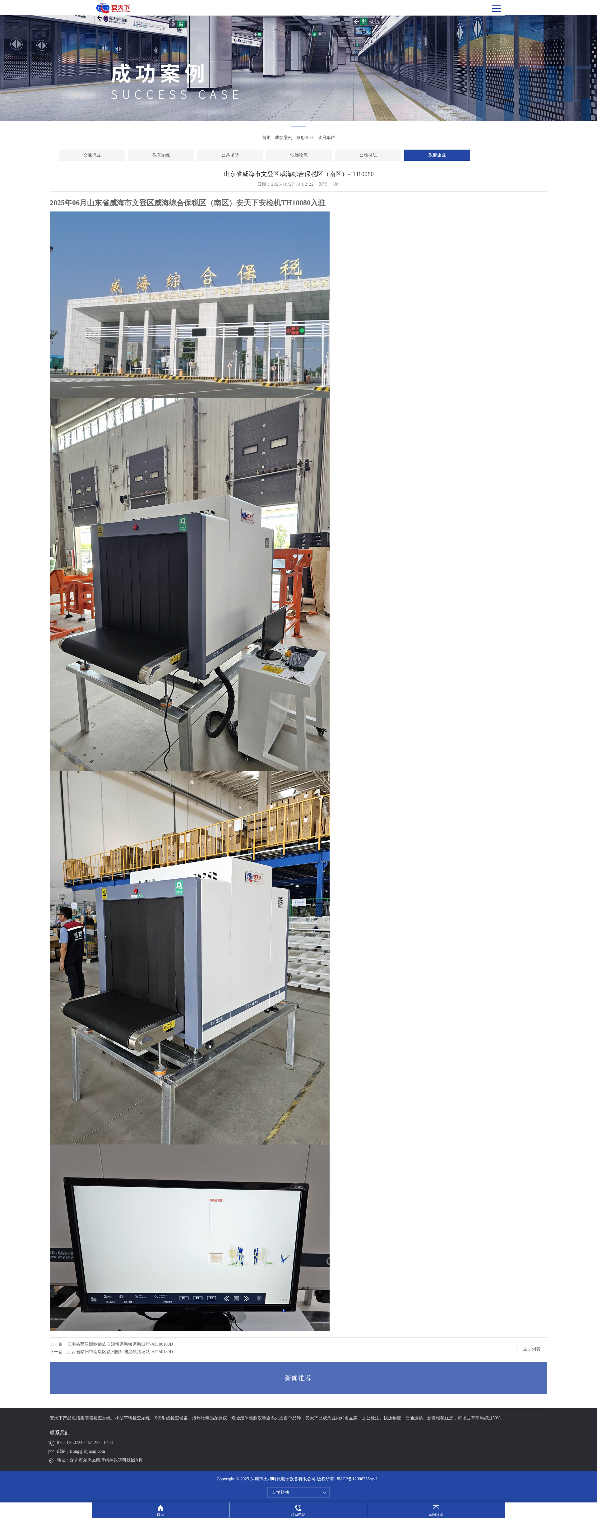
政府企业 (305, 137)
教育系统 (161, 155)
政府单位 (326, 137)
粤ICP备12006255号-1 (357, 1479)
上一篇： (111, 1344)
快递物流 (299, 155)
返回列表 (531, 1349)
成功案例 (283, 137)
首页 (266, 137)
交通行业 (92, 155)
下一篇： (111, 1351)
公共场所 (230, 155)
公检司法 (368, 155)
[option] (92, 155)
